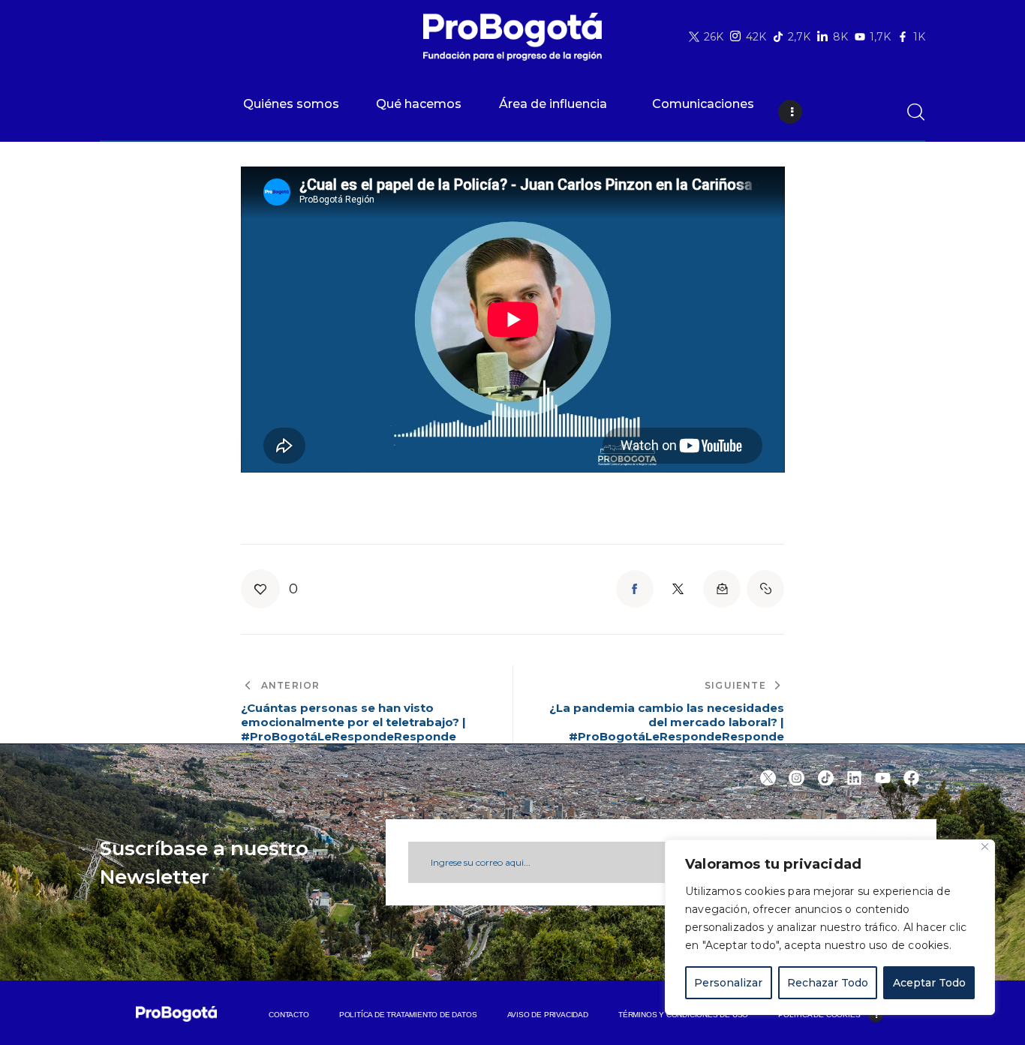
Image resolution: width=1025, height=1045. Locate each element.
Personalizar (728, 982)
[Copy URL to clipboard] (765, 589)
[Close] (984, 846)
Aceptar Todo (929, 982)
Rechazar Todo (827, 982)
